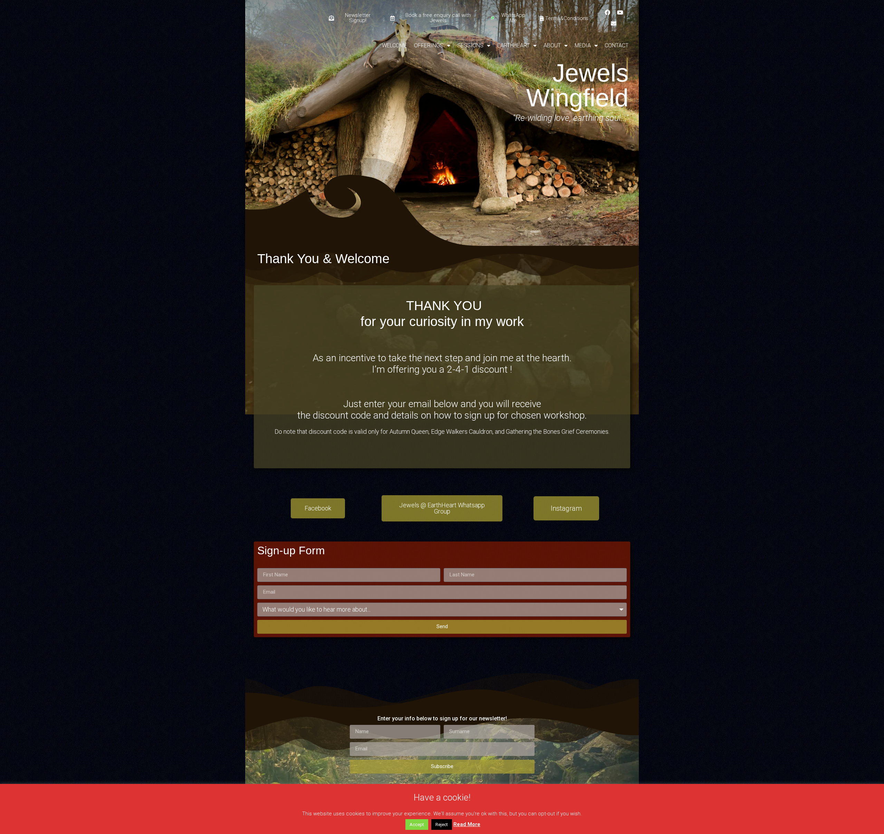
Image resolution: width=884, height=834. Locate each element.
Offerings (428, 45)
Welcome (394, 45)
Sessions (470, 45)
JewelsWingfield (577, 85)
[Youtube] (620, 12)
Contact (616, 45)
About (552, 45)
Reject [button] (441, 824)
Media (583, 45)
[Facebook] (607, 12)
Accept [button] (417, 824)
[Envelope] (613, 23)
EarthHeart (513, 45)
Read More (466, 824)
